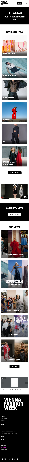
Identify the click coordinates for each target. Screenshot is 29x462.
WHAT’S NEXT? (14, 335)
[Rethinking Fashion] (14, 350)
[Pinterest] (15, 459)
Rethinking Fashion (14, 359)
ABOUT (3, 416)
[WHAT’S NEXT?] (14, 326)
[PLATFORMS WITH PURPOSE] (14, 301)
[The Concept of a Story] (14, 244)
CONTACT (4, 419)
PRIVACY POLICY (6, 429)
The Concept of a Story (14, 255)
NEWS (3, 421)
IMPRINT (3, 427)
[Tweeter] (5, 459)
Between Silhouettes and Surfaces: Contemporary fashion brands (14, 283)
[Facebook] (2, 459)
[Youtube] (7, 459)
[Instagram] (10, 459)
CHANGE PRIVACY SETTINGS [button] (9, 433)
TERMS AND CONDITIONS (8, 431)
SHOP (2, 439)
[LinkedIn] (12, 459)
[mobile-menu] (26, 3)
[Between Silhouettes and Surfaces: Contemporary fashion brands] (14, 274)
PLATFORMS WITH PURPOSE (14, 310)
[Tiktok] (17, 459)
